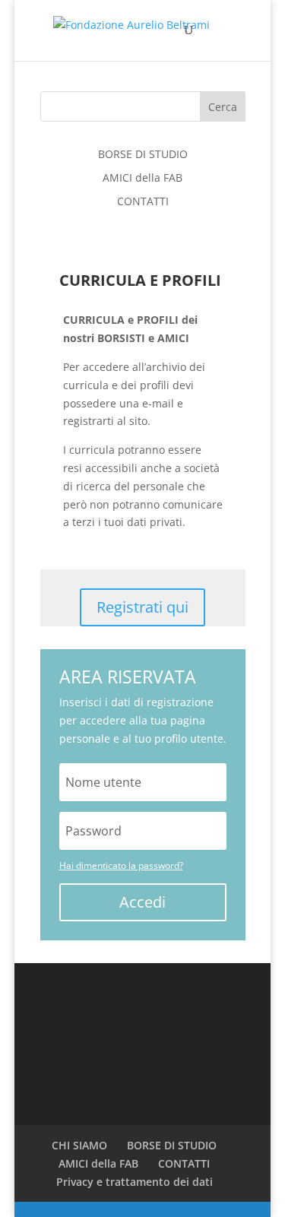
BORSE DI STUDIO (143, 154)
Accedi (142, 902)
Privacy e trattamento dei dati (134, 1181)
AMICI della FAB (142, 177)
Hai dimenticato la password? (121, 865)
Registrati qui (142, 607)
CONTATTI (143, 201)
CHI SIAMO (79, 1145)
